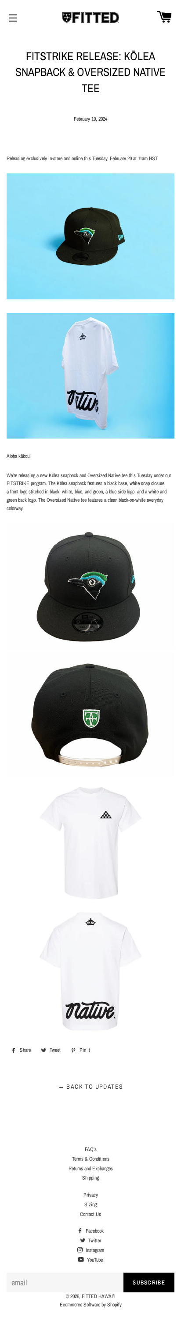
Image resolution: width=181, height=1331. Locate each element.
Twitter (94, 1240)
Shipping (90, 1177)
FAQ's (91, 1149)
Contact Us (90, 1214)
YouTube (94, 1259)
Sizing (90, 1204)
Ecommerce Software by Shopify (91, 1304)
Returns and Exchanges (91, 1168)
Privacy (90, 1194)
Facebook (94, 1230)
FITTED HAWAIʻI (99, 1296)
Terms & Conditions (90, 1158)
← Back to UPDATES (90, 1086)
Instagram (94, 1250)
